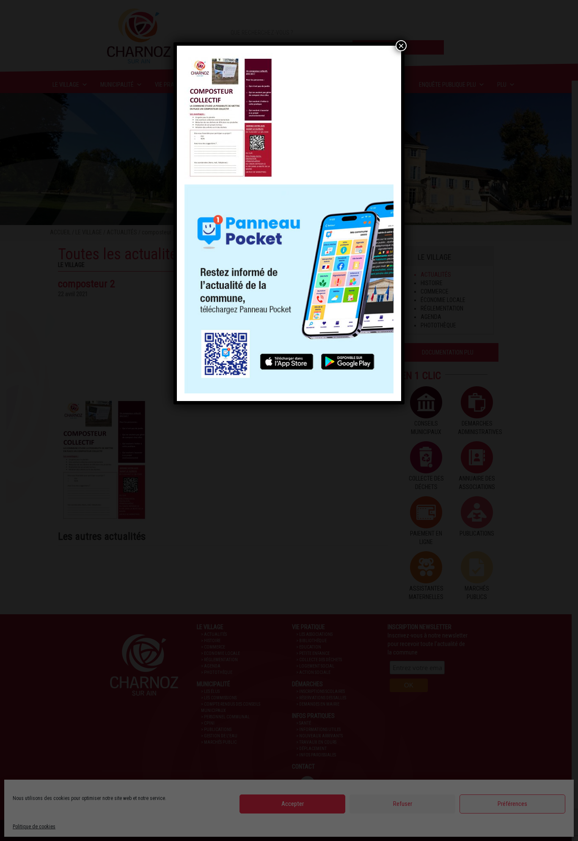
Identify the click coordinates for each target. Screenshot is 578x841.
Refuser (402, 804)
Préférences (512, 804)
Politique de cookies (34, 827)
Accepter (292, 804)
